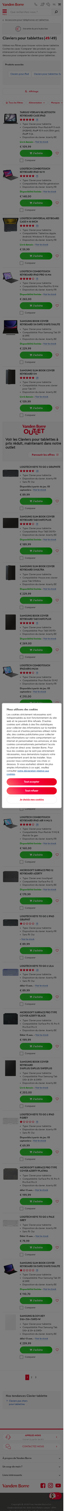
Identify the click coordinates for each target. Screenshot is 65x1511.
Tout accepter (31, 781)
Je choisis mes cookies (32, 799)
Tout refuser (31, 790)
